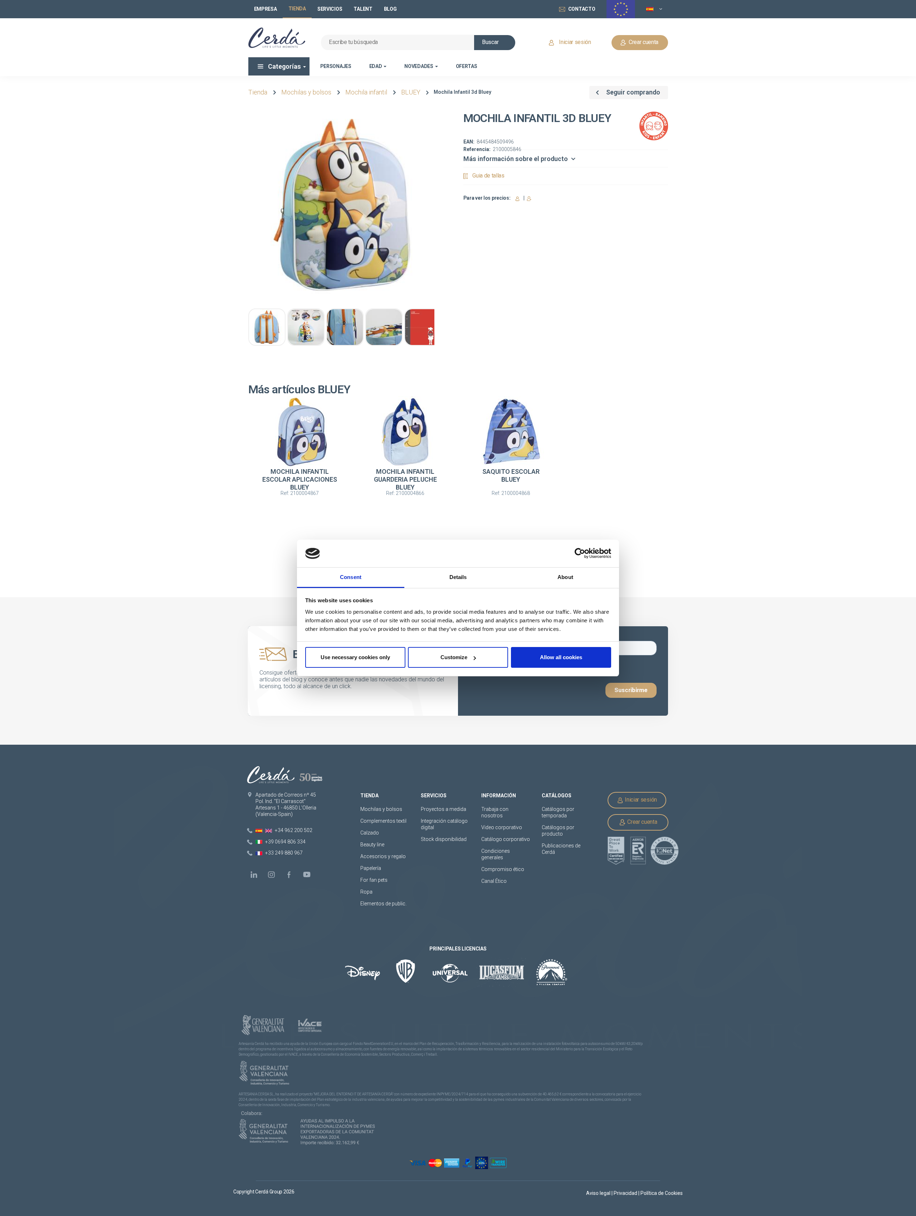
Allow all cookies (561, 657)
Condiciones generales (495, 854)
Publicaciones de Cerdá (561, 849)
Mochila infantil (366, 92)
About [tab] (565, 577)
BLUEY (410, 92)
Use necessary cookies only (355, 657)
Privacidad (626, 1193)
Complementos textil (383, 821)
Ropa (366, 892)
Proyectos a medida (443, 809)
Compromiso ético (502, 869)
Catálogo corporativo (505, 839)
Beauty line (372, 844)
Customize (453, 657)
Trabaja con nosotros (494, 812)
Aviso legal (599, 1193)
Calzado (369, 833)
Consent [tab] (350, 577)
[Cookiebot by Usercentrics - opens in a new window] (580, 553)
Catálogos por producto (558, 831)
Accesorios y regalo (383, 856)
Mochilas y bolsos (306, 92)
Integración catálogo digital (444, 824)
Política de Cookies (661, 1193)
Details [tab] (458, 577)
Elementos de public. (383, 903)
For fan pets (374, 880)
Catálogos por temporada (558, 812)
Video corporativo (501, 827)
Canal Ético (494, 881)
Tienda (257, 92)
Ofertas (466, 66)
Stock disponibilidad (444, 839)
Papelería (370, 868)
